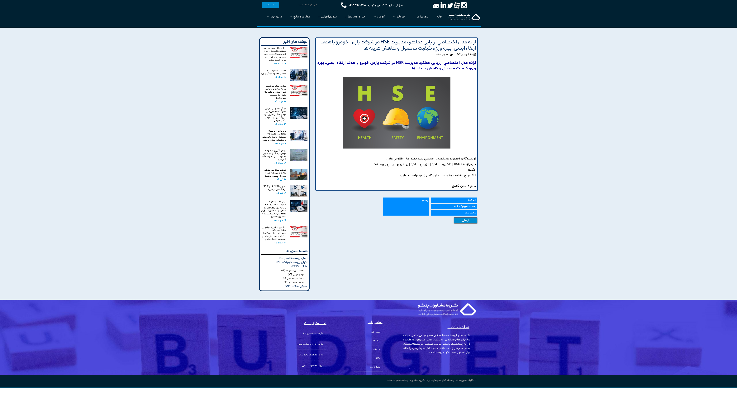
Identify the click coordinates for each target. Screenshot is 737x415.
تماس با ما (375, 332)
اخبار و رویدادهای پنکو (291, 262)
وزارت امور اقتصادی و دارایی (310, 355)
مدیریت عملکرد (293, 282)
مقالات (299, 267)
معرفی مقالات (441, 54)
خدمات (401, 17)
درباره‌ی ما (276, 17)
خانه (439, 17)
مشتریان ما (375, 367)
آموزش (381, 17)
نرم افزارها (422, 17)
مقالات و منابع (301, 17)
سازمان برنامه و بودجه (313, 333)
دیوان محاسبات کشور (312, 365)
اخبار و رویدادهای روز (293, 258)
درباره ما (376, 341)
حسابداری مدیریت (292, 271)
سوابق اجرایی (329, 17)
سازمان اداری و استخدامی (311, 344)
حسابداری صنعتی (293, 278)
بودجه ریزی (296, 274)
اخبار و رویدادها (357, 17)
